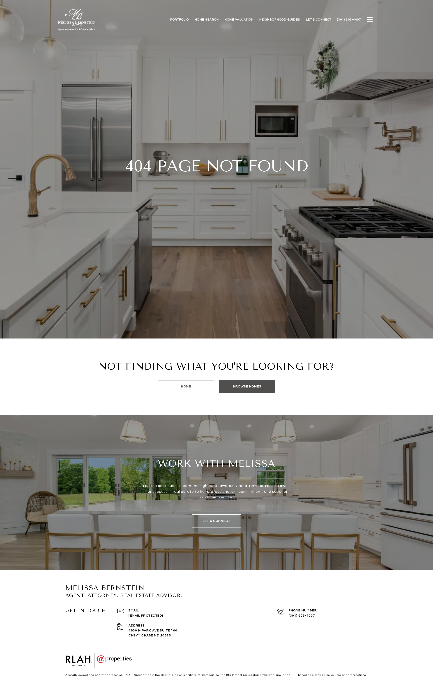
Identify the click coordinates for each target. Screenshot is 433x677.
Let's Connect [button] (216, 521)
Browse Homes (247, 386)
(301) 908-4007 (302, 615)
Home (186, 386)
